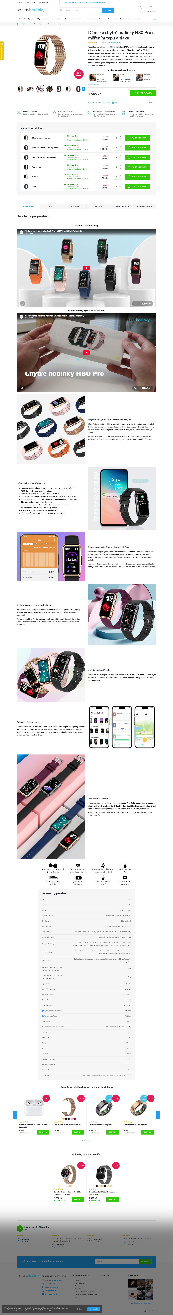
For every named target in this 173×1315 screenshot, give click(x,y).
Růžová (72, 1119)
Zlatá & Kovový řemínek (63, 1119)
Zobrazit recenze (39, 1230)
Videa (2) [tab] (51, 206)
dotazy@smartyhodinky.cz (53, 1280)
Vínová (74, 1119)
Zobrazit (77, 1132)
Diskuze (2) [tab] (98, 206)
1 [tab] (82, 1140)
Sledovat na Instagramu (142, 1303)
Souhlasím (95, 1309)
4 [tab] (88, 1140)
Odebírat (144, 1262)
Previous (15, 1115)
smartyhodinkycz (50, 1291)
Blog (76, 1298)
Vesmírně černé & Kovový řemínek (69, 1119)
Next (158, 1115)
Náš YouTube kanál (51, 1294)
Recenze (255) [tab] (75, 206)
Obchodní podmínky (81, 1289)
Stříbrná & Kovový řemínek (99, 1186)
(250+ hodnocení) (132, 70)
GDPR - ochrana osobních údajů (85, 1292)
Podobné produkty (143, 206)
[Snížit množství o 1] (120, 139)
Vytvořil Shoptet (151, 1311)
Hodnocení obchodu (44, 2)
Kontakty (19, 2)
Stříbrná (67, 1186)
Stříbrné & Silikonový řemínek (108, 1186)
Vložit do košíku (139, 138)
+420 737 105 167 (50, 1284)
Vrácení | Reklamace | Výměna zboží (86, 1295)
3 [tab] (86, 1140)
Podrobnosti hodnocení (114, 43)
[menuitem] (26, 19)
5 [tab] (90, 1140)
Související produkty (120, 206)
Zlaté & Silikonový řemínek (111, 1186)
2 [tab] (84, 1140)
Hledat (108, 10)
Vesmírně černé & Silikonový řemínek (66, 1119)
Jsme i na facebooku (51, 1287)
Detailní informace (93, 85)
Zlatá (70, 1186)
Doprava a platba (30, 2)
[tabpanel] (34, 1115)
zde (50, 1310)
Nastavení (80, 1309)
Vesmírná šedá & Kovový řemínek (97, 1186)
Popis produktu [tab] (28, 206)
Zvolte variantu (144, 93)
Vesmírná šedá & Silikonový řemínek (105, 1186)
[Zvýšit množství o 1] (120, 136)
